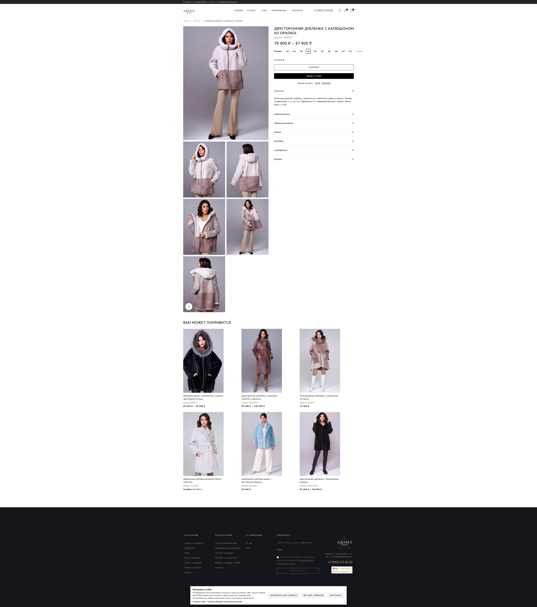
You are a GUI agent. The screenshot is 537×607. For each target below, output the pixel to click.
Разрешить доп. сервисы (283, 595)
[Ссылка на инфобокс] (323, 10)
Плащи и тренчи (193, 567)
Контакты (219, 567)
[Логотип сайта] (189, 10)
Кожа (187, 552)
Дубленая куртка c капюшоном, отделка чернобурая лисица (203, 397)
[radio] (287, 51)
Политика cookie (199, 601)
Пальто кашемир (193, 562)
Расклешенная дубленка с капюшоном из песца (319, 397)
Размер (277, 51)
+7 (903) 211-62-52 (340, 562)
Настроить (336, 595)
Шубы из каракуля (194, 543)
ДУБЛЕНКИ (197, 21)
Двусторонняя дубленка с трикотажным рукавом (319, 480)
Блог (248, 548)
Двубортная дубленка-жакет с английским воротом (256, 480)
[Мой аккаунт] (340, 10)
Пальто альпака (192, 557)
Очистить (360, 51)
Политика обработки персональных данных (224, 601)
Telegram (326, 83)
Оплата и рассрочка (225, 557)
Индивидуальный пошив (227, 548)
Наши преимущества (226, 543)
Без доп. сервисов (313, 595)
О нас (249, 543)
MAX (317, 83)
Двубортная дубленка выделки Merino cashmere (202, 480)
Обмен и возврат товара (227, 562)
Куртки (188, 572)
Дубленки (190, 548)
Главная (186, 21)
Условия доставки (224, 552)
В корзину (314, 67)
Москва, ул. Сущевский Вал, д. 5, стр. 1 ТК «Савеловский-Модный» (338, 555)
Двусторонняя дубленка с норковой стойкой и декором (259, 397)
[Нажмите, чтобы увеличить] (188, 306)
